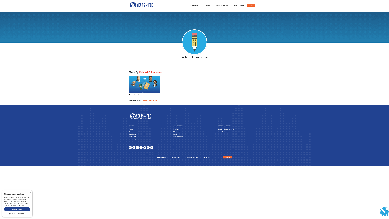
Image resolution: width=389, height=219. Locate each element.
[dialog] (17, 203)
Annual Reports (133, 134)
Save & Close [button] (17, 209)
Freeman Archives (178, 136)
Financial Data (132, 136)
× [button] (30, 192)
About (242, 5)
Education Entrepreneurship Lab (226, 129)
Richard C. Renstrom (150, 100)
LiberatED (220, 132)
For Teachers (206, 5)
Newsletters (176, 129)
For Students (193, 5)
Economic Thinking (221, 5)
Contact (131, 129)
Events (234, 5)
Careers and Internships (135, 132)
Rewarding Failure (135, 95)
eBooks (175, 134)
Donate (250, 5)
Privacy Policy (132, 139)
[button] (17, 214)
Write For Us (176, 132)
